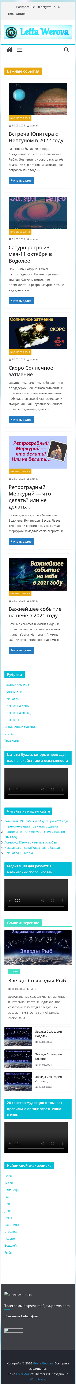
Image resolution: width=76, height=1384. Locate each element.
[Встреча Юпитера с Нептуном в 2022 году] (38, 99)
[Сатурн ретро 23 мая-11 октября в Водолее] (38, 213)
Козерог (10, 1239)
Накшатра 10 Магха (18, 853)
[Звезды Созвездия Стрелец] (18, 1082)
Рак (6, 1197)
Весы (8, 1218)
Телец (8, 1183)
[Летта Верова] (9, 50)
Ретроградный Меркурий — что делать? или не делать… (30, 496)
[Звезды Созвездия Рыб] (37, 947)
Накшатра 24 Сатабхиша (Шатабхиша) (32, 848)
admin (34, 125)
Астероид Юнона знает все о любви (30, 842)
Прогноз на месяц (17, 713)
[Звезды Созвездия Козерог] (18, 1059)
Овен (8, 1176)
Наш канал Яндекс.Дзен (21, 1316)
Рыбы (8, 1252)
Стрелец (10, 1232)
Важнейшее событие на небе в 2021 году (35, 612)
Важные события (20, 118)
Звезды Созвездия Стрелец (48, 1079)
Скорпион (11, 1225)
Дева (8, 1211)
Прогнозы (11, 720)
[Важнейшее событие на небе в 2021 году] (38, 574)
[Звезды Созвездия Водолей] (18, 1037)
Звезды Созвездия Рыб (37, 980)
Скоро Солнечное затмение (31, 371)
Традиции (11, 740)
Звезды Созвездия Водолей (48, 1033)
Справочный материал (21, 727)
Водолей (10, 1245)
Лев (7, 1204)
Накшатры (12, 699)
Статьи (9, 734)
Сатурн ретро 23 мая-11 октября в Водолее (30, 254)
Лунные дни (13, 692)
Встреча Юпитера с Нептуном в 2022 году (36, 137)
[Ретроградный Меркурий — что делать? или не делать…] (38, 452)
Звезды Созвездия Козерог (48, 1056)
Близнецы (11, 1190)
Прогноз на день (16, 706)
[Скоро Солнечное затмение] (38, 333)
